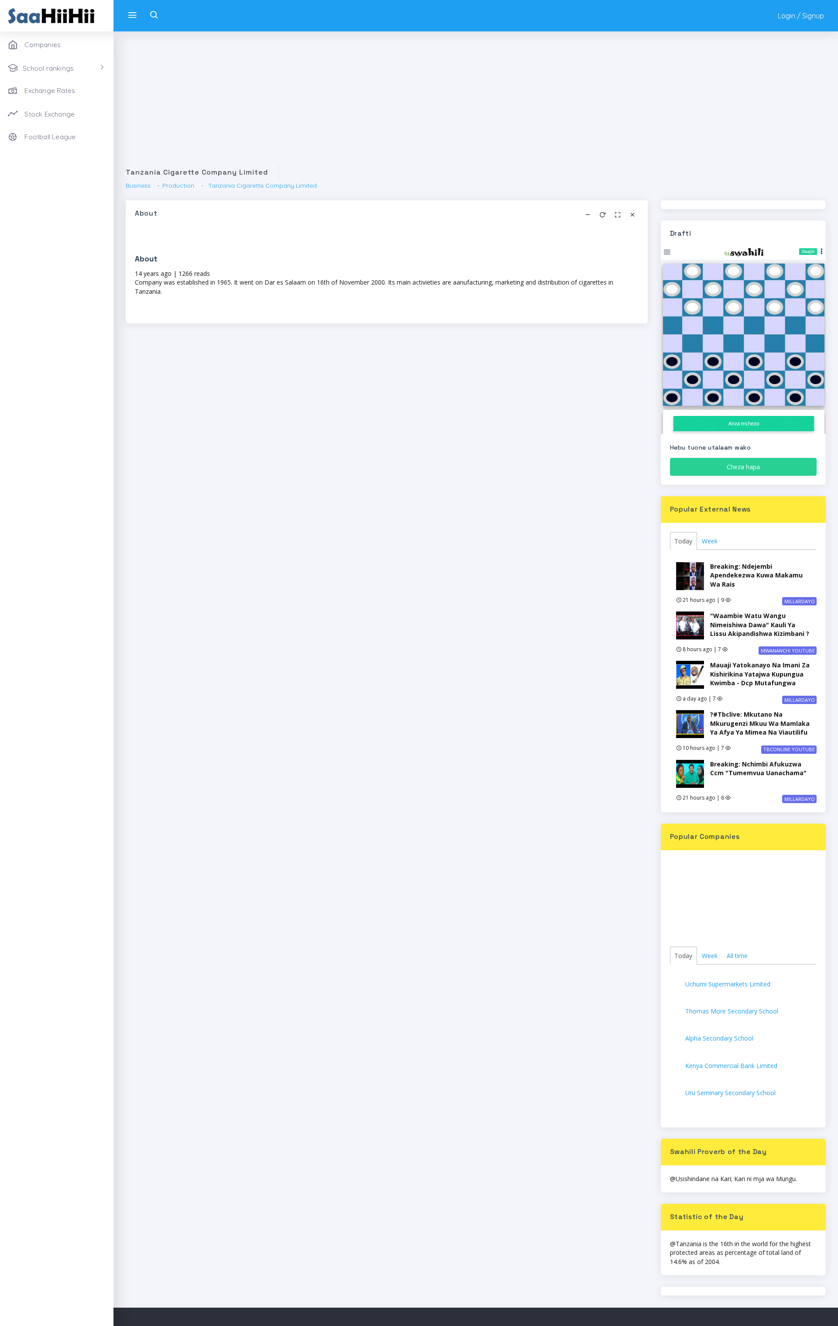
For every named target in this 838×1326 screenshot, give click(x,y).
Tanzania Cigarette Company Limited (261, 185)
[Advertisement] (387, 104)
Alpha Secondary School (719, 1038)
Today (683, 541)
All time (737, 956)
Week (710, 541)
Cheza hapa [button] (743, 467)
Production (178, 185)
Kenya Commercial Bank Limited (731, 1065)
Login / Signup (801, 15)
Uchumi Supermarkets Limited (727, 984)
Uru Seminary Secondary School (730, 1093)
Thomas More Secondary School (731, 1011)
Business (138, 185)
